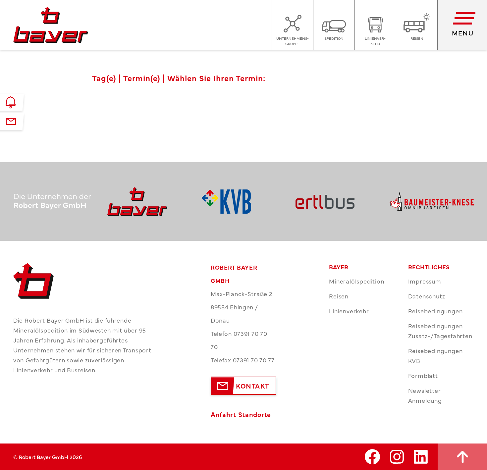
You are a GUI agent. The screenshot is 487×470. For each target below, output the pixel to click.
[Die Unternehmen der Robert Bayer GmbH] (55, 201)
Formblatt (423, 375)
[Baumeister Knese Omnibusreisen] (432, 201)
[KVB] (243, 201)
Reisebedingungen (435, 311)
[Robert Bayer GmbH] (149, 201)
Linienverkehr (349, 311)
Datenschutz (426, 296)
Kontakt (252, 385)
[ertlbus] (338, 202)
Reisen (339, 296)
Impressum (424, 281)
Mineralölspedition (356, 281)
